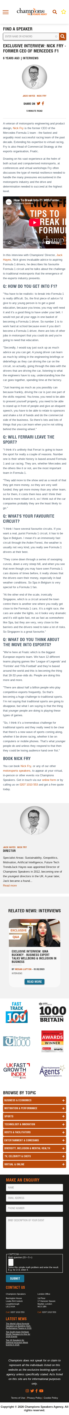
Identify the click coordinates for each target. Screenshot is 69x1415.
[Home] (32, 11)
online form (49, 780)
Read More (34, 981)
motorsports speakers (16, 770)
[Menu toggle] (6, 12)
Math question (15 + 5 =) (20, 1257)
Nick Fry (41, 95)
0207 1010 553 (29, 784)
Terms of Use (18, 1397)
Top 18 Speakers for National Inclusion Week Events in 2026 (17, 1342)
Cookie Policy (51, 1397)
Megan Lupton (23, 969)
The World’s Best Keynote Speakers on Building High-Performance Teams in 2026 (18, 1325)
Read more (10, 885)
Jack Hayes (29, 95)
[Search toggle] (55, 12)
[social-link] (27, 1391)
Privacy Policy (34, 1397)
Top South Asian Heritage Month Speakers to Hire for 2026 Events (18, 1334)
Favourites (63, 11)
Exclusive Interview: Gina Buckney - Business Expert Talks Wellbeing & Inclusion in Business (34, 957)
